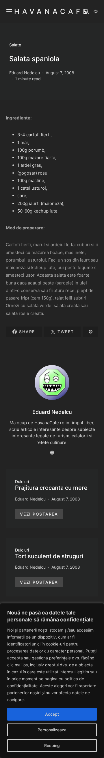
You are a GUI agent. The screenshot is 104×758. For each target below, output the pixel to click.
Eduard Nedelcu (24, 72)
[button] (96, 11)
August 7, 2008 (60, 72)
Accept (52, 714)
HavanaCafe (52, 11)
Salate (15, 44)
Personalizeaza (52, 729)
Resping (52, 745)
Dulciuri (22, 481)
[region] (52, 680)
